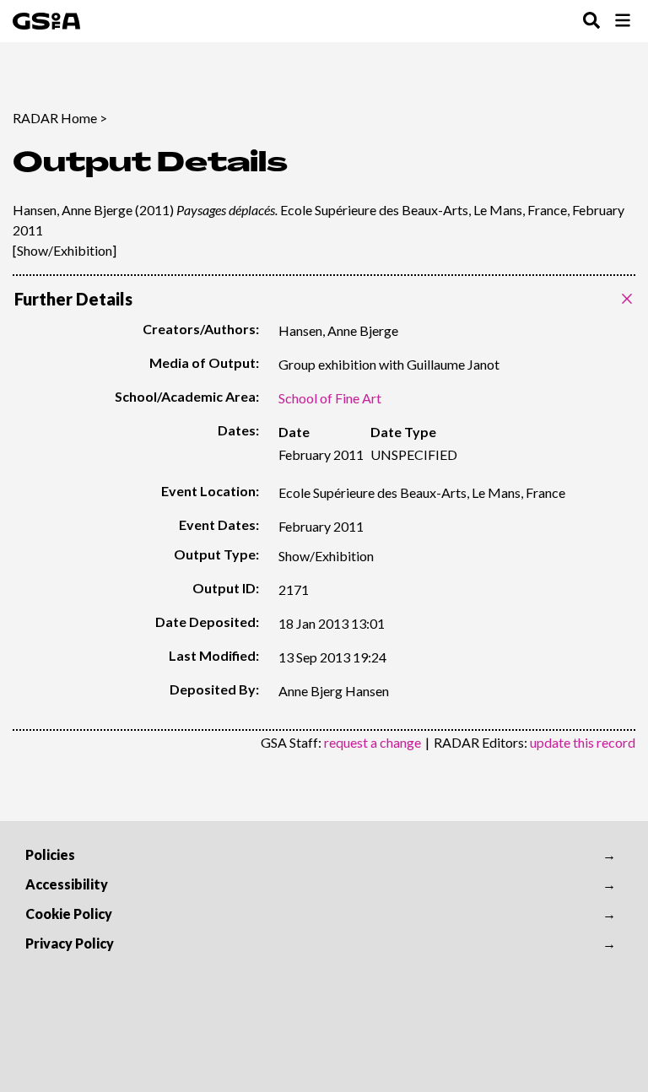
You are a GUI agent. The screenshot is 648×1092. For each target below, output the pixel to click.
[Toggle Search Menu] (591, 21)
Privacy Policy (69, 943)
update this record (582, 742)
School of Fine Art (329, 398)
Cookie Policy (68, 913)
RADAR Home (55, 118)
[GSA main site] (46, 21)
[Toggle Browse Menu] (622, 21)
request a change (372, 742)
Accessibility (66, 884)
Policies (50, 854)
